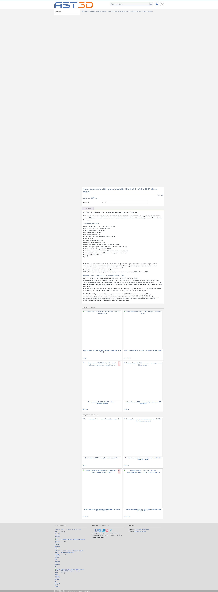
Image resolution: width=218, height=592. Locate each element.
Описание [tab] (87, 208)
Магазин (92, 11)
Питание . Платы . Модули (144, 11)
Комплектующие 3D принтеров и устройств (121, 11)
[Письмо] (110, 530)
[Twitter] (99, 530)
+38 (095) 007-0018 (142, 529)
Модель (86, 202)
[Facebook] (96, 530)
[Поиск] (151, 4)
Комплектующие (101, 11)
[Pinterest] (106, 530)
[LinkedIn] (103, 530)
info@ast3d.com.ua (139, 531)
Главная (86, 11)
